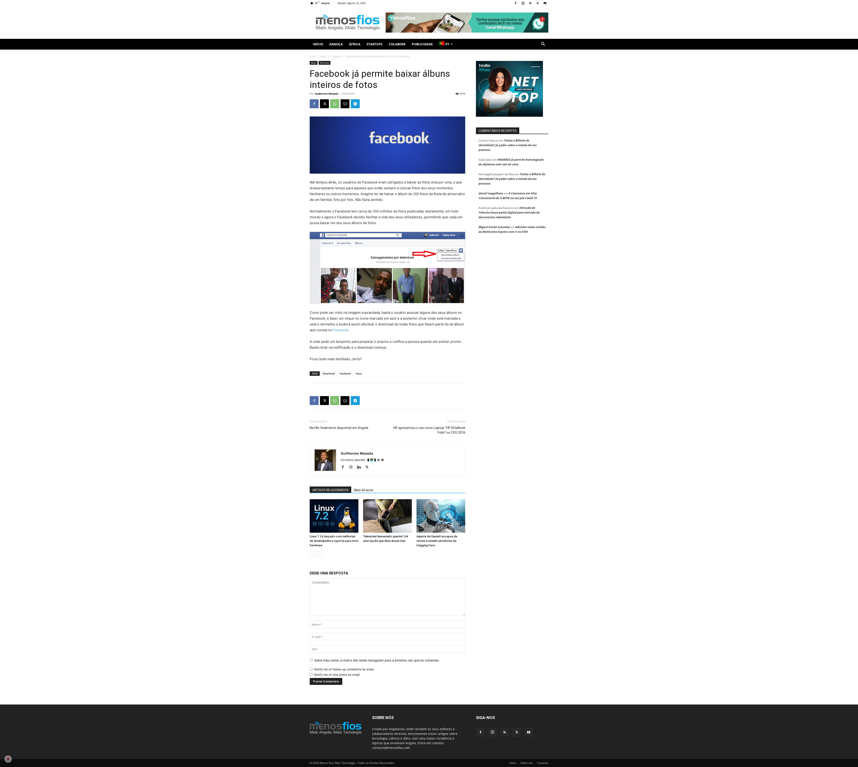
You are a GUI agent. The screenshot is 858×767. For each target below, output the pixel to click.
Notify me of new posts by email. (337, 674)
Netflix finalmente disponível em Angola (339, 428)
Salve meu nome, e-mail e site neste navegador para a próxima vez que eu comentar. (376, 660)
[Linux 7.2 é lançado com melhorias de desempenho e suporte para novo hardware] (334, 516)
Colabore (397, 44)
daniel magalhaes (491, 193)
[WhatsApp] (334, 103)
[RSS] (530, 3)
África (354, 44)
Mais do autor (364, 490)
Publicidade (422, 44)
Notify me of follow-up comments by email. (344, 669)
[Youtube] (545, 3)
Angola (336, 44)
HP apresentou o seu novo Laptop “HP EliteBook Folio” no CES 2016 (429, 430)
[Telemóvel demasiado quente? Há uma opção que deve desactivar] (387, 516)
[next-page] (319, 554)
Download (329, 373)
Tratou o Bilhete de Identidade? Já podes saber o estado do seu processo (508, 145)
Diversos (336, 56)
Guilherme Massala (326, 93)
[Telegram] (355, 103)
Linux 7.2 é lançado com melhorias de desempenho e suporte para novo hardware (334, 541)
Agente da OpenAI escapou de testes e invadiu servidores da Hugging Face (436, 541)
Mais (323, 56)
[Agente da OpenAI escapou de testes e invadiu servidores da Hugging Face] (440, 516)
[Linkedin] (360, 467)
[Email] (345, 103)
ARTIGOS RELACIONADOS (330, 490)
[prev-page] (312, 554)
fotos (359, 373)
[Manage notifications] (8, 759)
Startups (375, 44)
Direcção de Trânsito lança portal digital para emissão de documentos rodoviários (509, 212)
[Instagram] (522, 3)
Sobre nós (526, 763)
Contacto (542, 763)
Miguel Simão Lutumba (494, 227)
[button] (543, 44)
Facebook (340, 330)
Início (318, 44)
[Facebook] (515, 3)
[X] (537, 3)
